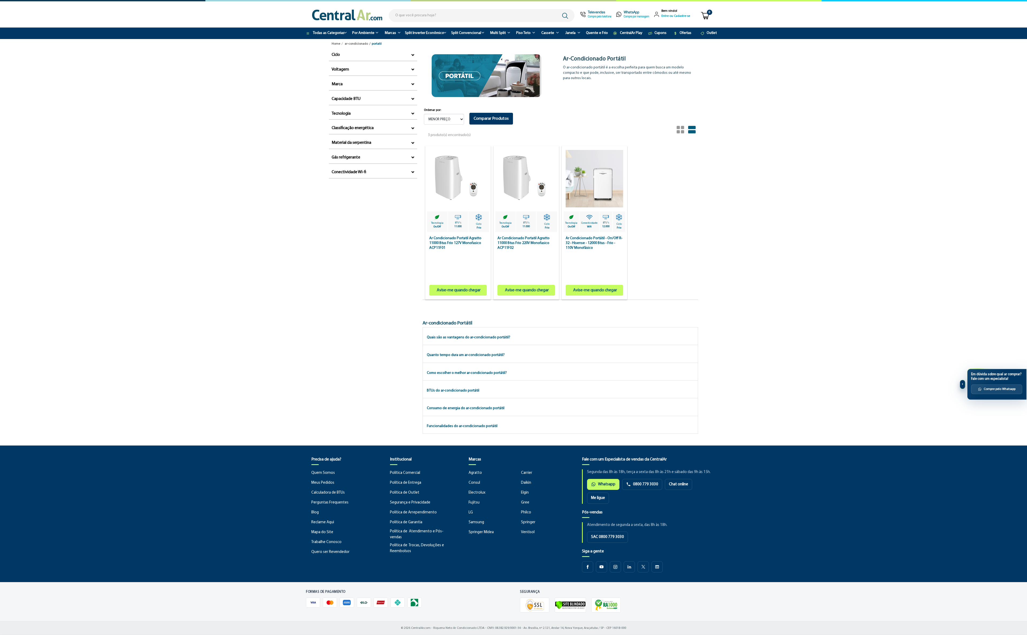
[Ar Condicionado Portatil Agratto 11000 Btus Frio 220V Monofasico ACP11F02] (526, 223)
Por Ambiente (363, 33)
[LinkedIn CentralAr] (629, 566)
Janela (570, 33)
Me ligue (598, 498)
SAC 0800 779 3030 (607, 537)
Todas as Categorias (328, 33)
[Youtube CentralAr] (601, 566)
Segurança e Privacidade (410, 503)
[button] (468, 337)
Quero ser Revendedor (330, 552)
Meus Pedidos (322, 483)
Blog (315, 512)
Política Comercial (405, 473)
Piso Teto (523, 33)
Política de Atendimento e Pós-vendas (416, 534)
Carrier (526, 473)
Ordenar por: (432, 110)
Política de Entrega (405, 483)
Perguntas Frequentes (329, 503)
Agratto (475, 473)
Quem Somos (323, 473)
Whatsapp (606, 484)
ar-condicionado (356, 43)
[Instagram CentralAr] (615, 566)
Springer (528, 522)
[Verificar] (570, 605)
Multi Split (498, 33)
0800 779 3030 (645, 484)
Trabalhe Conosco (326, 542)
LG (471, 512)
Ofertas (685, 33)
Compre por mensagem (636, 16)
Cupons (660, 33)
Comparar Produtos (491, 119)
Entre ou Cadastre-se (675, 16)
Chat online (678, 484)
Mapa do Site (322, 532)
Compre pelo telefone (599, 16)
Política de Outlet (404, 493)
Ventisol (528, 532)
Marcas (390, 33)
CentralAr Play (631, 33)
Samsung (476, 522)
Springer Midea (481, 532)
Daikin (526, 483)
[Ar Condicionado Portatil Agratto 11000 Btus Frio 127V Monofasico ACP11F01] (458, 223)
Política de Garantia (406, 522)
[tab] (560, 336)
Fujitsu (474, 503)
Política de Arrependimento (413, 512)
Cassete (547, 33)
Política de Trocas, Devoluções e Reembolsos (417, 548)
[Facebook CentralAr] (587, 566)
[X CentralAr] (643, 566)
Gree (525, 503)
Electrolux (477, 493)
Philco (526, 512)
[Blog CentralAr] (657, 566)
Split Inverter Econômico (424, 33)
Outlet (712, 33)
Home (336, 43)
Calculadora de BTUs (328, 493)
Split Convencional (466, 33)
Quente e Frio (597, 33)
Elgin (525, 493)
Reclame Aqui (322, 522)
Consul (474, 483)
